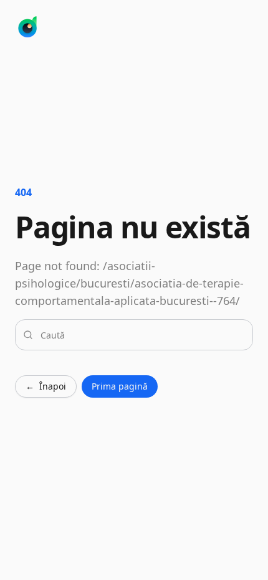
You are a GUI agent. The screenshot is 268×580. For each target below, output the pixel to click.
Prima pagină (120, 386)
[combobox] (141, 334)
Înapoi (46, 386)
